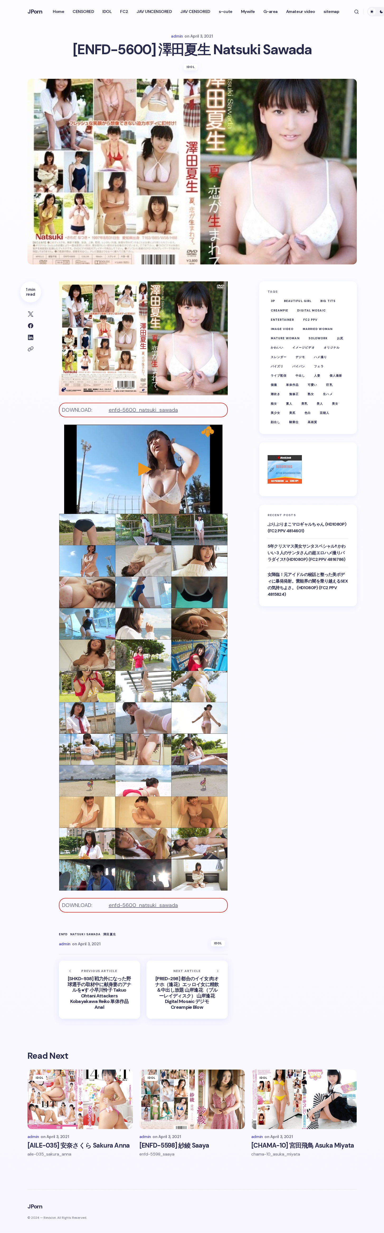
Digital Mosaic (311, 310)
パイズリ (277, 366)
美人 (320, 403)
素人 (289, 403)
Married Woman (318, 329)
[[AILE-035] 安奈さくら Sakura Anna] (80, 1099)
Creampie (279, 310)
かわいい (277, 347)
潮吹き (275, 394)
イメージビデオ (303, 347)
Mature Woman (285, 338)
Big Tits (327, 301)
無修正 (294, 394)
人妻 (317, 375)
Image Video (282, 329)
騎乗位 (294, 422)
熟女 (311, 394)
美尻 (292, 412)
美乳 (304, 403)
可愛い (312, 385)
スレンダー (279, 357)
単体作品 (292, 385)
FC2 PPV (310, 319)
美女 (335, 403)
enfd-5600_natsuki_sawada (143, 409)
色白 (308, 412)
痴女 (274, 403)
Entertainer (282, 319)
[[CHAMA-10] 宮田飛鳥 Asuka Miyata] (304, 1099)
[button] (356, 11)
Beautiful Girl (297, 301)
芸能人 (324, 412)
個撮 (274, 385)
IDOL (191, 67)
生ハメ (328, 394)
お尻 (340, 338)
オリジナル (332, 347)
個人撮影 (336, 375)
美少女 (275, 412)
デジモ (300, 357)
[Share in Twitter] (30, 314)
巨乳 (329, 385)
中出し (300, 375)
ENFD (63, 934)
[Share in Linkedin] (30, 337)
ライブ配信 (279, 375)
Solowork (318, 338)
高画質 (312, 422)
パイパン (298, 366)
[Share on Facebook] (30, 326)
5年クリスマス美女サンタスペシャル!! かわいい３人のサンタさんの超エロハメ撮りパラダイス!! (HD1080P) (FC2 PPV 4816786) (307, 552)
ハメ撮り (320, 357)
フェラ (319, 366)
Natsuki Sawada (85, 934)
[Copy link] (30, 349)
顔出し (275, 422)
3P (273, 301)
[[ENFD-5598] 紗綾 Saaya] (192, 1099)
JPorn (34, 11)
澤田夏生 (109, 934)
